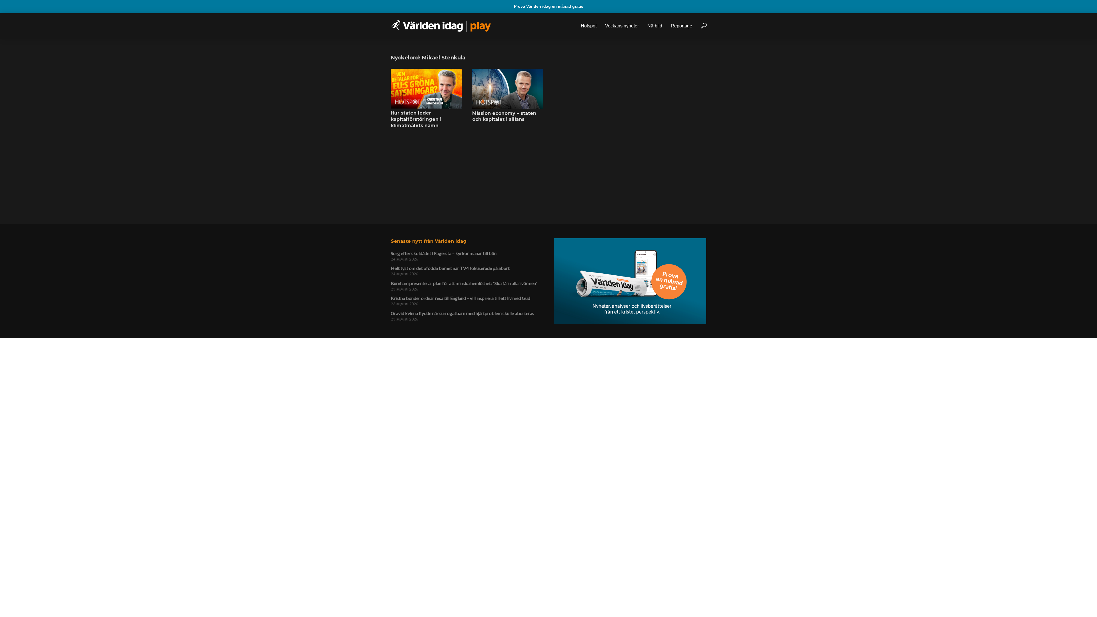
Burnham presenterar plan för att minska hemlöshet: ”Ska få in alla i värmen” (464, 283)
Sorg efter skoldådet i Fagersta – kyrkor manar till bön (444, 253)
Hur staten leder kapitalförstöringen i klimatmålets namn (416, 119)
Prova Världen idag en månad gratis (548, 6)
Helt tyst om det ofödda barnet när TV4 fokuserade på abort (450, 268)
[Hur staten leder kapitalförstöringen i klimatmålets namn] (426, 89)
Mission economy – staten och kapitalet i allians (504, 116)
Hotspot (588, 25)
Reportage (681, 25)
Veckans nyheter (622, 25)
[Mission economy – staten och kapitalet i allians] (507, 89)
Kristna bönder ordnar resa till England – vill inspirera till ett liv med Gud (460, 298)
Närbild (654, 25)
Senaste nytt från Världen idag (429, 241)
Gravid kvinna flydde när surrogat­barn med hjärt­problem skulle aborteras (462, 313)
